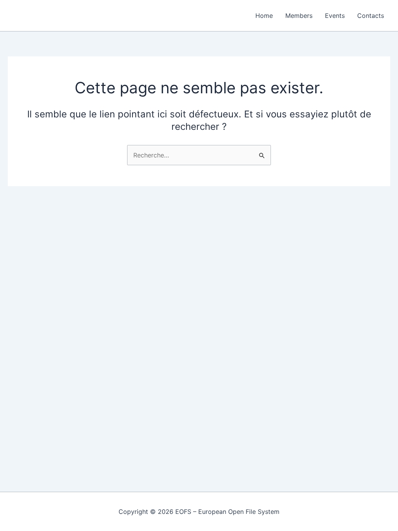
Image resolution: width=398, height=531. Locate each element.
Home (264, 15)
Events (335, 15)
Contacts (370, 15)
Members (298, 15)
